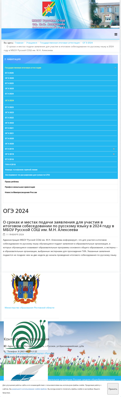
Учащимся (31, 42)
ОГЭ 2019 (9, 154)
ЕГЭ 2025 (9, 83)
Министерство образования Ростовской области (29, 307)
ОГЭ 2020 (9, 143)
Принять (113, 388)
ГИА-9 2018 (10, 164)
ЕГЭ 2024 (9, 93)
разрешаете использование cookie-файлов (29, 389)
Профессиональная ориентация (20, 186)
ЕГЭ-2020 (9, 138)
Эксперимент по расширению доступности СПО (27, 174)
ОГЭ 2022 (9, 122)
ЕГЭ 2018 (9, 159)
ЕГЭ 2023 (9, 107)
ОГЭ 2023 (9, 112)
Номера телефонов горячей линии (21, 169)
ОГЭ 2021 (9, 133)
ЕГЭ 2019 (9, 148)
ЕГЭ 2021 (9, 128)
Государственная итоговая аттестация (60, 42)
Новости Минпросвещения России (21, 192)
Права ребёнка (12, 181)
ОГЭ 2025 (9, 88)
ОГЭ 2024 (88, 42)
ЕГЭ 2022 (9, 117)
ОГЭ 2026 (9, 78)
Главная (19, 42)
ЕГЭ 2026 (9, 72)
